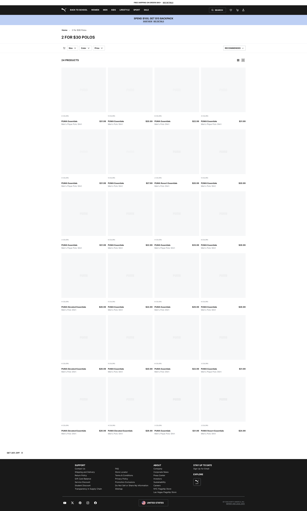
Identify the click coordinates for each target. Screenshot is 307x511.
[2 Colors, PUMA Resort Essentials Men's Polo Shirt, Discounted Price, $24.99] (223, 406)
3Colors (65, 240)
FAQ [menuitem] (117, 468)
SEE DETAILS (168, 3)
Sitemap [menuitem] (119, 489)
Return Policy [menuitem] (81, 475)
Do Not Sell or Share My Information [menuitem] (131, 485)
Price (97, 48)
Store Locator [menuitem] (121, 472)
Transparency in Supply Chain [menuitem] (88, 489)
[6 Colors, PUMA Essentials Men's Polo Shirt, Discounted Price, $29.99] (223, 220)
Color (83, 48)
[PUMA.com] (63, 10)
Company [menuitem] (158, 468)
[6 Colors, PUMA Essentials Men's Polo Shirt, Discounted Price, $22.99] (176, 97)
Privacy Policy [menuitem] (121, 479)
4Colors (65, 116)
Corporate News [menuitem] (161, 472)
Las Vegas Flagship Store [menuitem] (165, 492)
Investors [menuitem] (158, 479)
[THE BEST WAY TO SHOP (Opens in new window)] (197, 482)
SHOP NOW (147, 21)
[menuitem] (78, 10)
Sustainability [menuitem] (160, 482)
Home (64, 30)
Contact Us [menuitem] (80, 468)
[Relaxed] (243, 60)
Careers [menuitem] (157, 485)
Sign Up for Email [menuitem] (201, 468)
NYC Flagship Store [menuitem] (162, 489)
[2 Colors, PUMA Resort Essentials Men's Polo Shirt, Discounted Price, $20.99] (176, 158)
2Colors (158, 178)
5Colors (111, 116)
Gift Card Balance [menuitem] (83, 479)
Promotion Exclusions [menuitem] (125, 482)
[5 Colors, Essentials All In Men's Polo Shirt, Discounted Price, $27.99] (130, 158)
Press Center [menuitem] (159, 475)
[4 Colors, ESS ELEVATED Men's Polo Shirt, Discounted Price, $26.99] (83, 282)
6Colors (158, 116)
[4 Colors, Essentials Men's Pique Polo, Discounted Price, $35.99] (176, 220)
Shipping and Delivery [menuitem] (85, 472)
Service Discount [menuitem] (82, 482)
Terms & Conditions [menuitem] (124, 475)
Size (71, 48)
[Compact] (238, 60)
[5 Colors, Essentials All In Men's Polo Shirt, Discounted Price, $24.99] (130, 282)
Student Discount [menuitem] (83, 485)
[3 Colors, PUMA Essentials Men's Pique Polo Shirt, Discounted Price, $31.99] (83, 220)
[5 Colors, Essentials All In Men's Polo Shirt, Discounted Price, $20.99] (130, 97)
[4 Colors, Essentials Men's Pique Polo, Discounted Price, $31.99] (83, 97)
